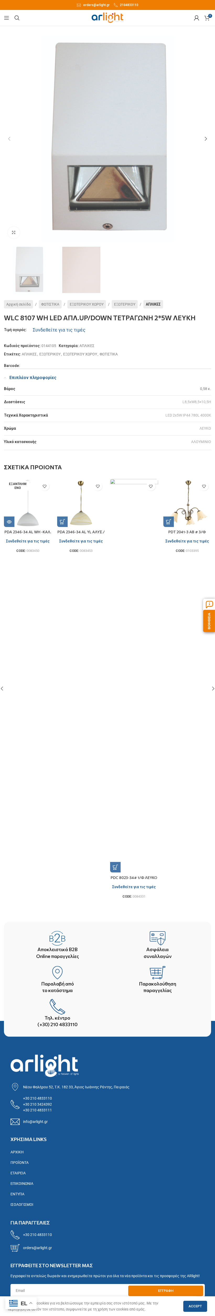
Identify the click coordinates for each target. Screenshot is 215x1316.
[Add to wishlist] (44, 486)
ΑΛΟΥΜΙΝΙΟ (201, 442)
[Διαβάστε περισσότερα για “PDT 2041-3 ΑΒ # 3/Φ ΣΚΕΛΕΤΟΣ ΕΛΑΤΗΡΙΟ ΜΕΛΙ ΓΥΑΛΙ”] (168, 521)
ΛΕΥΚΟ (205, 428)
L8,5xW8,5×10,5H (196, 402)
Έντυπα (17, 1194)
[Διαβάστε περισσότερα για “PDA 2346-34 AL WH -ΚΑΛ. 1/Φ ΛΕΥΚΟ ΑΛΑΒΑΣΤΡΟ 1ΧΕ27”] (9, 521)
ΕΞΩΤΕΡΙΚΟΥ (124, 304)
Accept (195, 1306)
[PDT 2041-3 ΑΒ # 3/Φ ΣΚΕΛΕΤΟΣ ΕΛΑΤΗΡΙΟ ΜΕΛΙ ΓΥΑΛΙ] (187, 503)
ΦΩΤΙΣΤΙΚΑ (50, 304)
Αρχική (17, 1152)
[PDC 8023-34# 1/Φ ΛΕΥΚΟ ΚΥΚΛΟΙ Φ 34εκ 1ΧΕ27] (134, 675)
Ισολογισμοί (21, 1204)
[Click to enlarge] (14, 232)
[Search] (17, 18)
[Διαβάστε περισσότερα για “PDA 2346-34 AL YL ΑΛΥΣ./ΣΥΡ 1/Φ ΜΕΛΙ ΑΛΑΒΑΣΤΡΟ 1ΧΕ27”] (62, 521)
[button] (9, 139)
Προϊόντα (19, 1162)
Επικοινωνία (21, 1183)
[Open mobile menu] (6, 18)
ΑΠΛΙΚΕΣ (153, 304)
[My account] (196, 18)
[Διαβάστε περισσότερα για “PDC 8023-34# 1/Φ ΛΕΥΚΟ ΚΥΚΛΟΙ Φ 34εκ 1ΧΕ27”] (115, 867)
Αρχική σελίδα (18, 304)
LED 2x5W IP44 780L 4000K (188, 415)
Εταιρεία (18, 1173)
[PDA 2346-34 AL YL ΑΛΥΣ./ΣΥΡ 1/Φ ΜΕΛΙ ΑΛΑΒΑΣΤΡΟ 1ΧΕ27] (81, 503)
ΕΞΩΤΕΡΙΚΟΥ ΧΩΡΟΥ (87, 304)
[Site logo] (107, 17)
